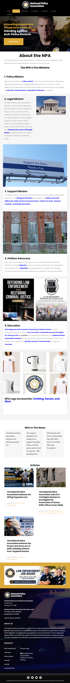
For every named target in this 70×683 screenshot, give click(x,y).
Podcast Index (44, 341)
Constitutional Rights (54, 511)
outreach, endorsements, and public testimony (25, 90)
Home (9, 11)
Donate (16, 11)
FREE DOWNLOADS (10, 648)
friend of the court (15, 130)
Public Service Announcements (26, 201)
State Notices (8, 656)
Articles (9, 14)
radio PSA (23, 265)
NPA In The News (35, 427)
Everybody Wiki (9, 668)
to (24, 130)
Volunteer (7, 652)
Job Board (44, 11)
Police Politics (49, 513)
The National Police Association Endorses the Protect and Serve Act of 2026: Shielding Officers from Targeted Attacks (19, 546)
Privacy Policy (24, 648)
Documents (34, 11)
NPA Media (25, 11)
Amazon (34, 341)
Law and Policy (21, 503)
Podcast (7, 660)
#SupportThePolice (25, 198)
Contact (53, 11)
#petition (24, 268)
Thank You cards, (47, 201)
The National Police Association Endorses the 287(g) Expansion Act (13, 439)
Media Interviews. (23, 204)
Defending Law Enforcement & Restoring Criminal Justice (28, 329)
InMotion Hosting (59, 680)
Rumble (6, 664)
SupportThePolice (12, 505)
